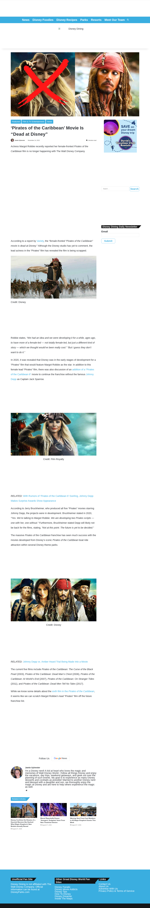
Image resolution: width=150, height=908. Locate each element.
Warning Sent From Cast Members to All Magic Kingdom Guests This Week (83, 820)
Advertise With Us (108, 888)
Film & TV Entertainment (33, 122)
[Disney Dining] (75, 36)
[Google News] (60, 758)
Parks (84, 19)
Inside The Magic (64, 898)
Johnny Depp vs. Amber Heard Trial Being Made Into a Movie (55, 661)
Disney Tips (61, 891)
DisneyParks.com (20, 892)
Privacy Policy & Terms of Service (116, 891)
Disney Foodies (43, 19)
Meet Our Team (115, 19)
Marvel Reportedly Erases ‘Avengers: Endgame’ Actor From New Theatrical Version (52, 820)
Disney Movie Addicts (66, 889)
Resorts (96, 19)
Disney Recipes (66, 19)
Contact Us (104, 884)
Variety (40, 241)
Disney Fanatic (62, 887)
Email (104, 231)
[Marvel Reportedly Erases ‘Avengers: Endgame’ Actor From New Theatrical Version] (53, 809)
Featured (16, 122)
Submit (108, 241)
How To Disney (63, 894)
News (25, 19)
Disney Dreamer (63, 896)
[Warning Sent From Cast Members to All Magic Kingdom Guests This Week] (83, 809)
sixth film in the (73, 691)
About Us (103, 886)
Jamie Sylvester (20, 140)
